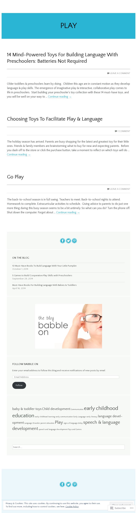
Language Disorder (32, 423)
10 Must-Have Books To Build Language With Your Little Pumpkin (44, 266)
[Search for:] (68, 447)
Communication (77, 409)
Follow (19, 385)
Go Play (15, 177)
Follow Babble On (25, 364)
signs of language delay (73, 423)
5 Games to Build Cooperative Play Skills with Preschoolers (42, 275)
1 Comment (124, 131)
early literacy (91, 417)
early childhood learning (45, 417)
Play (59, 422)
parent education (47, 423)
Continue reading (60, 96)
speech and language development (53, 429)
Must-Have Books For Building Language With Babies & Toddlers (44, 285)
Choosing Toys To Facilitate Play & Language (55, 119)
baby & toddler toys (27, 409)
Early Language (79, 417)
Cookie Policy (72, 506)
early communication (64, 417)
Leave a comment (120, 73)
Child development (56, 409)
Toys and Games (75, 429)
